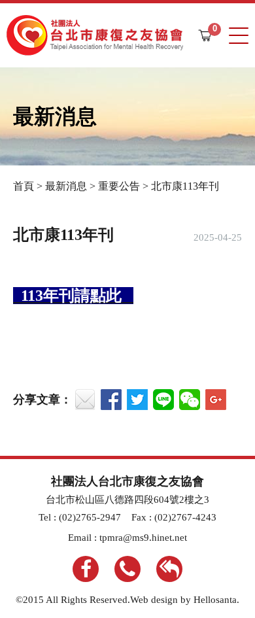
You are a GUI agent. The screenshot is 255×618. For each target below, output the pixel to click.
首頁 (23, 186)
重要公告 (119, 186)
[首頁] (95, 35)
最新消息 (66, 186)
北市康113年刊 (185, 186)
